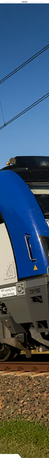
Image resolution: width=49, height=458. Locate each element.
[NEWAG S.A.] (24, 2)
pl (43, 0)
